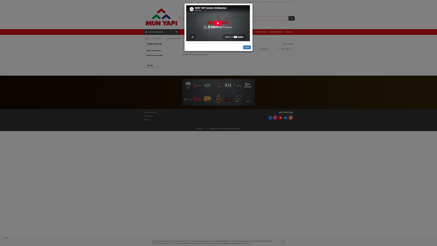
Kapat (247, 47)
